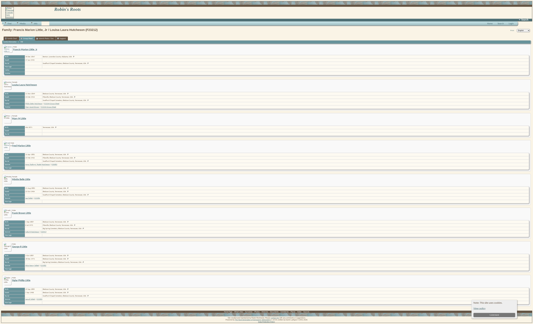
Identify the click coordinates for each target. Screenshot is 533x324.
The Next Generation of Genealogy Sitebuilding (253, 320)
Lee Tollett (29, 198)
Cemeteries (285, 312)
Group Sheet (28, 39)
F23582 (43, 265)
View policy (479, 308)
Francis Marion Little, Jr (25, 49)
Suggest (63, 39)
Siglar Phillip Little (21, 280)
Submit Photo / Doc (46, 39)
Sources (306, 312)
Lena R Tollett (30, 299)
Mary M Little (19, 118)
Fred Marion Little (21, 146)
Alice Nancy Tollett (32, 265)
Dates (299, 312)
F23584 (37, 198)
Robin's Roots (67, 9)
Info (35, 24)
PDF (22, 42)
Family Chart (12, 39)
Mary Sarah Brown (32, 107)
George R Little (19, 247)
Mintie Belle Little (21, 179)
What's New (238, 312)
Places (293, 312)
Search (501, 24)
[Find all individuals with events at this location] (74, 57)
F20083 (54, 164)
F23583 (39, 299)
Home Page (228, 312)
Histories (265, 312)
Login (511, 24)
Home (490, 24)
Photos (257, 312)
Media (23, 24)
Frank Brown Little (21, 213)
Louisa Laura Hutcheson (24, 85)
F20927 (43, 232)
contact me (275, 318)
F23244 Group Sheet (51, 104)
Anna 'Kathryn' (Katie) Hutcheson (37, 164)
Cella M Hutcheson (32, 232)
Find (9, 24)
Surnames (248, 312)
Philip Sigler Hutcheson (33, 104)
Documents (274, 312)
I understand (494, 315)
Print (512, 30)
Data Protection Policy (266, 322)
